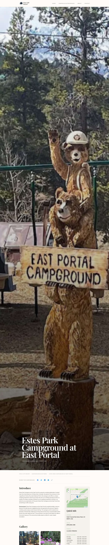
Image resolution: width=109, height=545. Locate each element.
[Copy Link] (51, 480)
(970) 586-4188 (71, 525)
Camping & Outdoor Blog (67, 3)
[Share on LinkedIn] (44, 480)
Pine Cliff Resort (24, 473)
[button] (77, 496)
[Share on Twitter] (41, 480)
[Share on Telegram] (48, 480)
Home (54, 3)
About (80, 3)
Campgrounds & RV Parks (39, 473)
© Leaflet (85, 506)
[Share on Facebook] (37, 480)
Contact (87, 3)
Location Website (72, 531)
